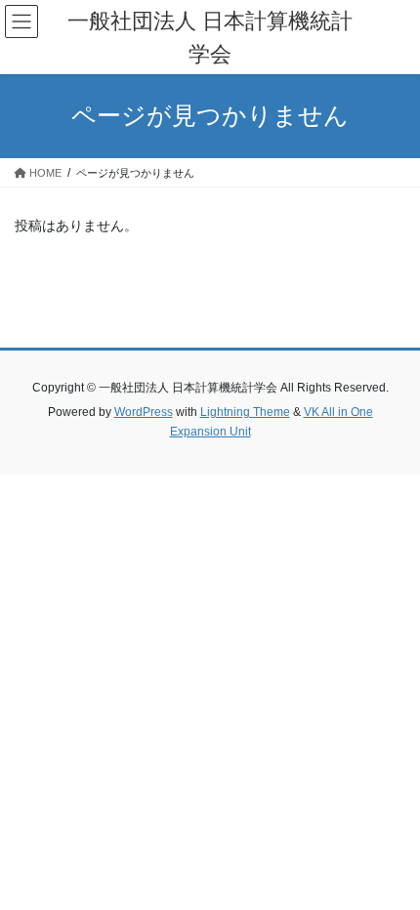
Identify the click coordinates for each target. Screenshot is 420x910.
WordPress (143, 412)
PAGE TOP (390, 865)
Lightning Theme (245, 412)
